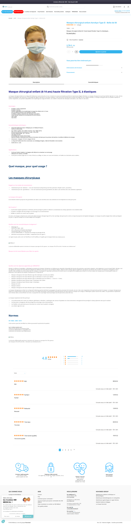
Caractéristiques (93, 82)
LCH (15, 18)
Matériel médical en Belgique (103, 502)
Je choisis (17, 516)
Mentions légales (106, 522)
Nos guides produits (43, 506)
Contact (40, 494)
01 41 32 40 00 (70, 497)
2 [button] (62, 450)
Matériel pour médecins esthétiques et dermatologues (105, 495)
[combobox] (19, 373)
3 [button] (65, 450)
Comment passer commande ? (45, 498)
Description (36, 82)
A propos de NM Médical (15, 494)
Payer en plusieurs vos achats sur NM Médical (49, 504)
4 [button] (68, 450)
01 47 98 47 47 (70, 501)
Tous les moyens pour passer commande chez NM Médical (50, 501)
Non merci (6, 516)
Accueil (10, 18)
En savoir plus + (71, 33)
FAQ (39, 496)
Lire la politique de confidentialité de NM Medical (13, 511)
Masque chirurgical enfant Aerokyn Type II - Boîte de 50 (31, 18)
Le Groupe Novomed (101, 504)
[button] (73, 357)
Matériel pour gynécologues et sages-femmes (107, 500)
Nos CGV (99, 522)
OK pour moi (28, 516)
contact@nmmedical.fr (72, 508)
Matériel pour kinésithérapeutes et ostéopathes (108, 498)
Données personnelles (116, 522)
